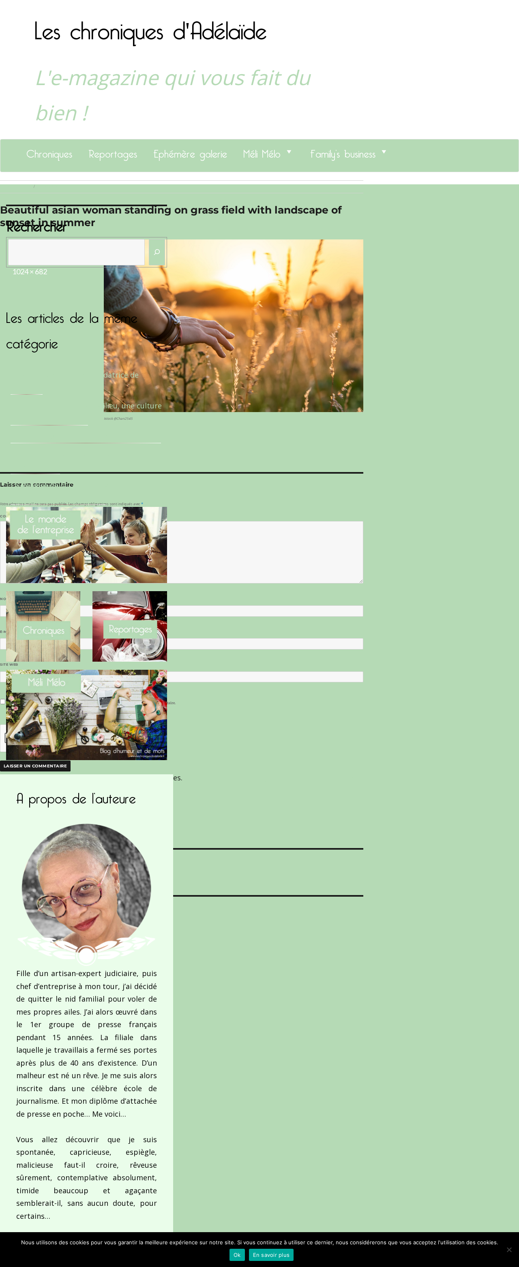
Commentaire (16, 516)
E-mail (8, 632)
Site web (9, 664)
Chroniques (49, 151)
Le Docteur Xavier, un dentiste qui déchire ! (86, 436)
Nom (6, 599)
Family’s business (342, 151)
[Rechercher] (157, 252)
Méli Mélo (262, 151)
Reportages (112, 151)
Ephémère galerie (190, 151)
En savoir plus (271, 1255)
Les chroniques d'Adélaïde (150, 25)
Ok (237, 1255)
